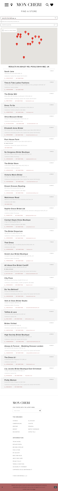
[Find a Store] (11, 4)
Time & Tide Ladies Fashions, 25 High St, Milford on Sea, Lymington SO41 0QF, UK (24, 84)
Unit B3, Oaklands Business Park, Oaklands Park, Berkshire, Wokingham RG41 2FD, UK (25, 210)
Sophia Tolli (13, 76)
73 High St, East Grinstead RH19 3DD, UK (14, 370)
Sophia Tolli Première (22, 76)
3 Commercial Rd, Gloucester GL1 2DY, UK (14, 314)
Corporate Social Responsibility (22, 469)
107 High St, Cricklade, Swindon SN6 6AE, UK (15, 176)
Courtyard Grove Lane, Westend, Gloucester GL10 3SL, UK (19, 256)
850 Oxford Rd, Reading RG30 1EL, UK (14, 188)
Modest (15, 429)
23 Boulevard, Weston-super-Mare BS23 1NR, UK (16, 165)
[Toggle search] (47, 4)
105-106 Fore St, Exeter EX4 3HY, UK (13, 233)
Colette (30, 423)
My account (16, 452)
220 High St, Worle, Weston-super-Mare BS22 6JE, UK (17, 154)
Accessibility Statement (20, 466)
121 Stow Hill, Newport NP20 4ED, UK (13, 291)
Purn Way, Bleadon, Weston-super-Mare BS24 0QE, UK (18, 141)
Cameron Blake (14, 87)
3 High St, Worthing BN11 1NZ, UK (12, 222)
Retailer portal (17, 444)
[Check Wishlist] (51, 4)
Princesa (30, 426)
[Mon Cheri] (21, 403)
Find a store (16, 450)
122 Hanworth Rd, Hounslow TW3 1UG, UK (14, 348)
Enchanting (16, 432)
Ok (55, 487)
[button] (32, 42)
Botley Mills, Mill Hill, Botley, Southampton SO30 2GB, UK (18, 96)
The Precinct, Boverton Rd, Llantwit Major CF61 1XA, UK (18, 336)
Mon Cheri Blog (17, 455)
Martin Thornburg (14, 98)
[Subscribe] (39, 410)
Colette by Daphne (15, 110)
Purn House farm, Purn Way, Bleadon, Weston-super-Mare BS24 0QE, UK (22, 130)
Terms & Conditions (18, 464)
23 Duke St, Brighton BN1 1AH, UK (12, 302)
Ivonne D (15, 420)
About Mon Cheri (18, 458)
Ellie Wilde (22, 110)
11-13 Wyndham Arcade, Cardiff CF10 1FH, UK (15, 267)
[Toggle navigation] (7, 4)
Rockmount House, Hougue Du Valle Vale (14, 382)
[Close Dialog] (2, 487)
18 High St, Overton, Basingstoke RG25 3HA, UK (16, 118)
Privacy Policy (17, 461)
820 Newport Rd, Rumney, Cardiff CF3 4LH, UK (16, 280)
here (34, 489)
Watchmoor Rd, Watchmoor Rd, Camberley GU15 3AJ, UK (18, 199)
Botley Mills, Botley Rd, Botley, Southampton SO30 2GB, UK (19, 107)
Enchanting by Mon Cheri (16, 121)
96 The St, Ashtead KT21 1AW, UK (12, 325)
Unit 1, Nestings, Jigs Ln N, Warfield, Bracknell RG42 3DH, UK (19, 244)
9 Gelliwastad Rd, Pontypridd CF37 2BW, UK (15, 359)
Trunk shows (17, 441)
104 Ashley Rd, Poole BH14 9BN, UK (13, 73)
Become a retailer (18, 447)
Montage (15, 426)
